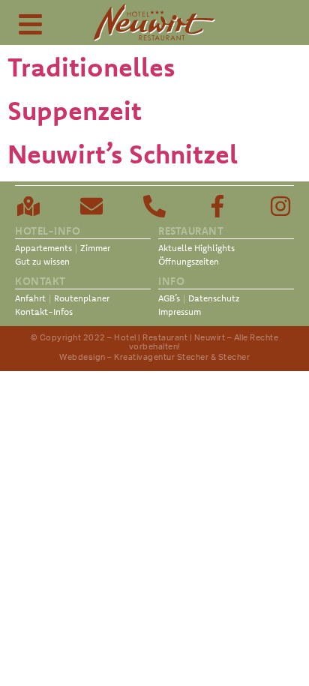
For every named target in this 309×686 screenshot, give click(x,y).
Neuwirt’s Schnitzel (123, 153)
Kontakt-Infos (44, 311)
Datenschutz (213, 298)
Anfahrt (30, 298)
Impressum (179, 311)
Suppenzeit (75, 110)
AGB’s (169, 298)
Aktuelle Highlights (196, 247)
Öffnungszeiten (188, 261)
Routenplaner (82, 298)
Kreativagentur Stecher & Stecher (182, 357)
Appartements (43, 247)
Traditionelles (91, 66)
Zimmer (95, 247)
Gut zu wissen (42, 261)
